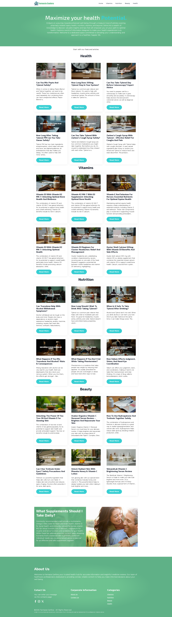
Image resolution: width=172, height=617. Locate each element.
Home (101, 3)
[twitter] (42, 601)
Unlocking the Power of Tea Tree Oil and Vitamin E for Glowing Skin (49, 418)
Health (135, 3)
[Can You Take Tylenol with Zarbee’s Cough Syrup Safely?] (86, 124)
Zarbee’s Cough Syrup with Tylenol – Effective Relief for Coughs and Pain (120, 137)
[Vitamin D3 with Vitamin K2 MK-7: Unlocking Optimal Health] (50, 235)
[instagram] (39, 601)
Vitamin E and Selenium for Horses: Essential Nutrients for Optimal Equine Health (120, 196)
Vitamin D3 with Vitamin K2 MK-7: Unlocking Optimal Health (49, 249)
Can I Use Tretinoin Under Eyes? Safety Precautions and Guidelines (50, 471)
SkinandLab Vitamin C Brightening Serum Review (119, 470)
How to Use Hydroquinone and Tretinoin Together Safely (121, 417)
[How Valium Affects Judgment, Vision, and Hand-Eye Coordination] (121, 347)
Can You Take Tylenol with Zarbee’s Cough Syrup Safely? (85, 136)
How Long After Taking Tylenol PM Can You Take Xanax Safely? (48, 137)
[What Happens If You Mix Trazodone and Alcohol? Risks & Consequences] (50, 347)
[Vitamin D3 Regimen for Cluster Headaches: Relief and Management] (86, 235)
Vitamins (109, 3)
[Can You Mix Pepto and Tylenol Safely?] (50, 71)
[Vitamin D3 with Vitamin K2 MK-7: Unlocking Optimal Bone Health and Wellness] (50, 183)
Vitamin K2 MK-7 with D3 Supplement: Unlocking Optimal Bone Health (83, 196)
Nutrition (118, 3)
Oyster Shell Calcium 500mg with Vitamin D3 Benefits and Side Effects (121, 249)
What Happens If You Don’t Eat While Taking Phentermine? (86, 360)
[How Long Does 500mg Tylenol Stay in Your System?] (86, 71)
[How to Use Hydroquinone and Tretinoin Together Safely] (121, 404)
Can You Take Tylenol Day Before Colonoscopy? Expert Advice (120, 85)
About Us (74, 594)
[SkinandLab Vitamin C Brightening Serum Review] (121, 457)
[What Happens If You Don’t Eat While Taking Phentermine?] (86, 347)
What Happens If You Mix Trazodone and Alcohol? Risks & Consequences (50, 361)
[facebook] (35, 601)
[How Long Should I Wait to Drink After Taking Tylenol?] (86, 294)
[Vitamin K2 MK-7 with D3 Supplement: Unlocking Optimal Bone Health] (86, 183)
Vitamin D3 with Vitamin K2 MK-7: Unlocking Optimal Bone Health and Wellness (50, 196)
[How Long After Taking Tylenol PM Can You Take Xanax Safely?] (50, 124)
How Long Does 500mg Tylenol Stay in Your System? (85, 83)
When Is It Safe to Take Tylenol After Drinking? (118, 307)
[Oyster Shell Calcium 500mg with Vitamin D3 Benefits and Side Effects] (121, 235)
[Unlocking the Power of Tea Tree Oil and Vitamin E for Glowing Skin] (50, 404)
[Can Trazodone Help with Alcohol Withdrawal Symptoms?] (50, 294)
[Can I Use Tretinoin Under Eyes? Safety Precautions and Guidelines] (50, 457)
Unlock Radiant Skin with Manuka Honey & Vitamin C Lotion (84, 471)
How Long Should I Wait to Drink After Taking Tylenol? (84, 307)
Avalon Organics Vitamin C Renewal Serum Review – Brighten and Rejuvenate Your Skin (85, 419)
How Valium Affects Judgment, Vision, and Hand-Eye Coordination (121, 361)
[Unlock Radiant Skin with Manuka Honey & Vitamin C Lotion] (86, 457)
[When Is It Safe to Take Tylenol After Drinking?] (121, 294)
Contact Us (75, 597)
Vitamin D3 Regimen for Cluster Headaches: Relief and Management (85, 249)
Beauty (127, 3)
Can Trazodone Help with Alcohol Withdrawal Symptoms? (48, 308)
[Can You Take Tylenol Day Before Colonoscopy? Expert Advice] (121, 71)
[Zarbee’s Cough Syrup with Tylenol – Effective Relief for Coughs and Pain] (121, 124)
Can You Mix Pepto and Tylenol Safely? (47, 83)
